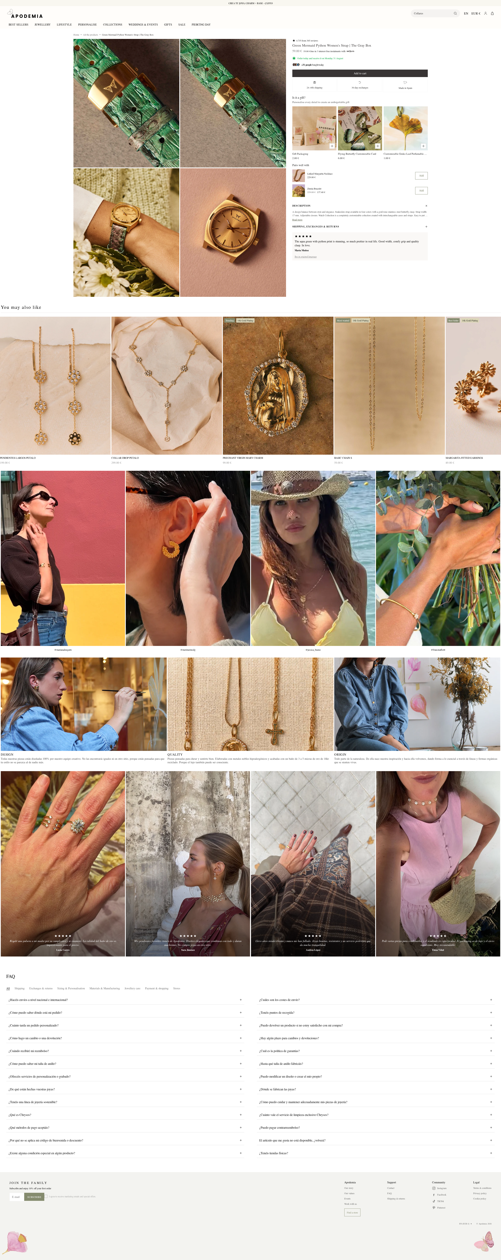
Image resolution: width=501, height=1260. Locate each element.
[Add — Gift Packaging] (332, 146)
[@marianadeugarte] (63, 558)
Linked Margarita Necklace (319, 173)
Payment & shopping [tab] (157, 988)
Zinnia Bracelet (314, 188)
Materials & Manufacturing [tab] (105, 988)
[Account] (485, 13)
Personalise (87, 24)
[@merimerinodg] (188, 558)
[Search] (455, 13)
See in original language (306, 256)
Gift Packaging (300, 153)
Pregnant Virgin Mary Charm (243, 458)
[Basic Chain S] (389, 386)
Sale (181, 24)
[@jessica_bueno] (313, 558)
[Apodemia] (25, 13)
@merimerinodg (187, 649)
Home (76, 34)
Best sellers (18, 24)
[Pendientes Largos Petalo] (55, 386)
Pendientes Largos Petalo (18, 458)
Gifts (168, 24)
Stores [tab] (176, 988)
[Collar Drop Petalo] (166, 386)
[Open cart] (492, 13)
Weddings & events (143, 24)
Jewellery (43, 24)
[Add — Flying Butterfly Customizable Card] (378, 146)
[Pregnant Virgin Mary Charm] (278, 386)
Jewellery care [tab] (132, 988)
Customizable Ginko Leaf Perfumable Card (406, 153)
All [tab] (8, 988)
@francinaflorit (438, 649)
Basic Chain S (343, 458)
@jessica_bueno (313, 649)
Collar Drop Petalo (125, 458)
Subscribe (34, 1196)
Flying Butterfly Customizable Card (357, 153)
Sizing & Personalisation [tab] (71, 988)
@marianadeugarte (63, 649)
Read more (297, 219)
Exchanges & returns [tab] (41, 988)
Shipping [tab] (20, 988)
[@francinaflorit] (438, 558)
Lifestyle (64, 24)
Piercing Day (201, 24)
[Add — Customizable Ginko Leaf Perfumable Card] (423, 146)
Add (421, 175)
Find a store (352, 1212)
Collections (112, 24)
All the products (90, 34)
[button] (126, 103)
